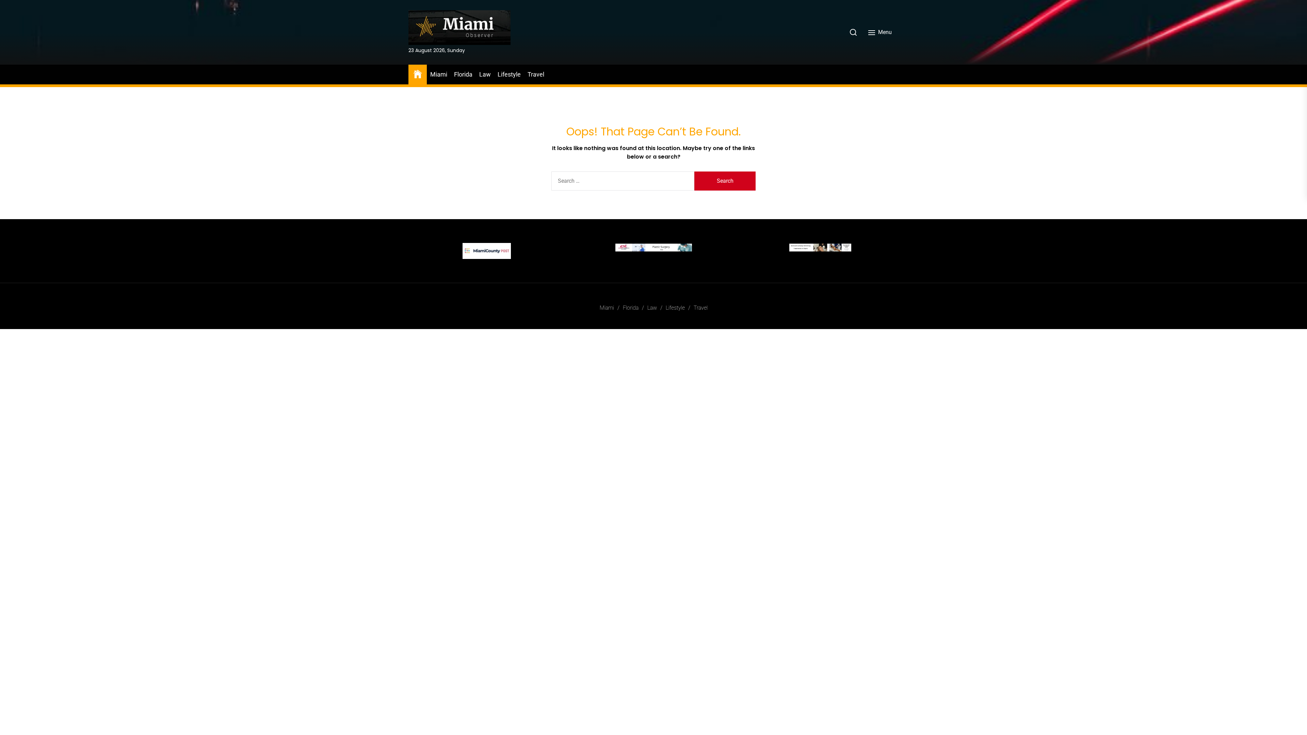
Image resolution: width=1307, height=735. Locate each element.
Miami (438, 74)
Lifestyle (509, 74)
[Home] (417, 74)
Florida (463, 74)
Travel (536, 74)
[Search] (853, 32)
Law (485, 74)
